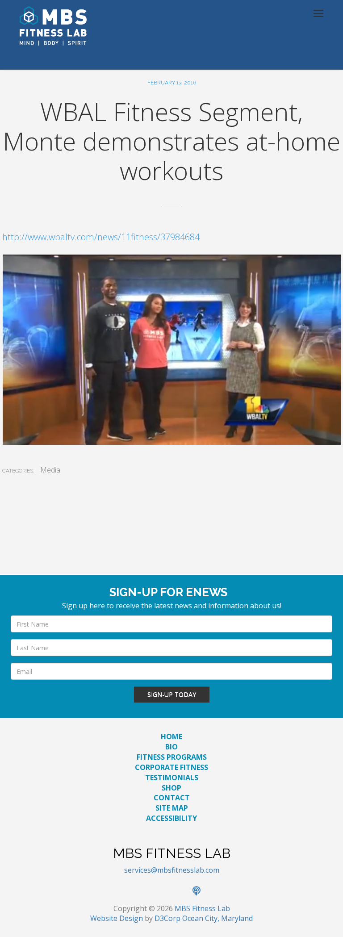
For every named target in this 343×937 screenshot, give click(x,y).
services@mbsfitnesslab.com (171, 870)
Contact (172, 798)
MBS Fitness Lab (202, 908)
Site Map (171, 808)
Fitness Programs (172, 757)
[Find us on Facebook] (142, 891)
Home (171, 736)
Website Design (116, 918)
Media (50, 470)
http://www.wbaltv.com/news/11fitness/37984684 (101, 237)
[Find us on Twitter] (162, 891)
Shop (171, 788)
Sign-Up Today (171, 694)
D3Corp (167, 918)
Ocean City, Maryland (217, 918)
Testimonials (171, 777)
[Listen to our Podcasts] (200, 891)
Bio (171, 747)
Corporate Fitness (171, 767)
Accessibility (171, 818)
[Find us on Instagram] (182, 891)
